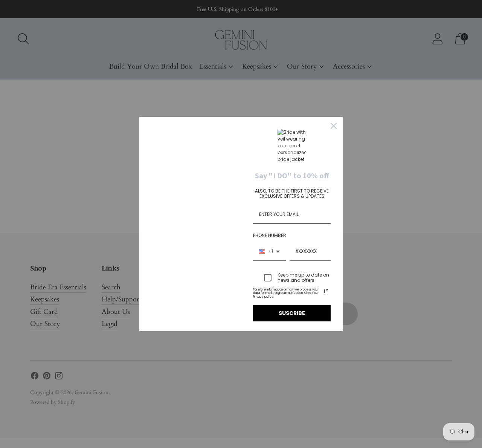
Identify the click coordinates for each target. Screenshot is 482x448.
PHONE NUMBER (269, 235)
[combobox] (269, 252)
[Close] (334, 126)
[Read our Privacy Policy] (326, 291)
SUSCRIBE (292, 313)
